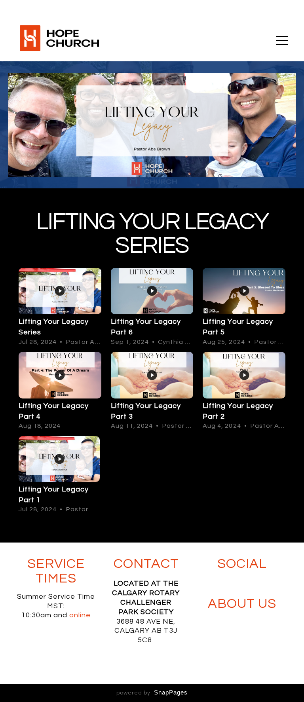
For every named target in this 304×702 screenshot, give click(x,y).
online (80, 615)
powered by (151, 693)
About (231, 604)
